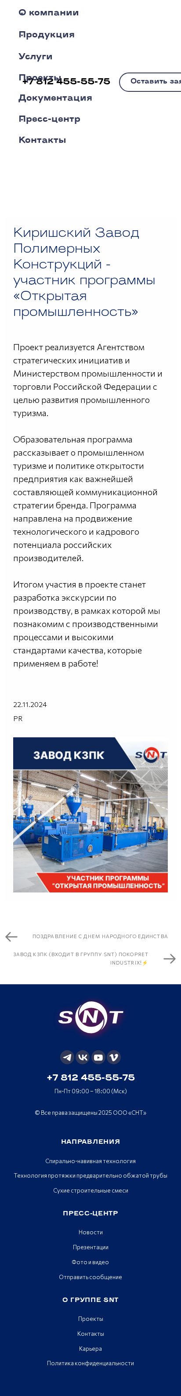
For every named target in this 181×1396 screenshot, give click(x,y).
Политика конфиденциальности (90, 1363)
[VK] (83, 1057)
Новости (91, 1232)
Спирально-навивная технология (90, 1160)
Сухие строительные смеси (90, 1190)
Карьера (90, 1348)
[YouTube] (98, 1057)
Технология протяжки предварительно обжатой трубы (90, 1175)
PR (17, 718)
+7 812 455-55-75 (91, 1078)
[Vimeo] (114, 1057)
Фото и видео (90, 1261)
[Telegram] (67, 1057)
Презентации (91, 1247)
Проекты (90, 1318)
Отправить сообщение (90, 1276)
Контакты (90, 1333)
